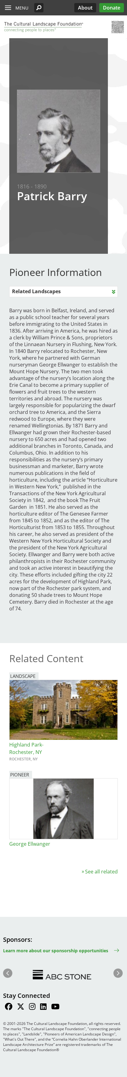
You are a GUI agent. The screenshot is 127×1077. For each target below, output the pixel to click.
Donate (111, 7)
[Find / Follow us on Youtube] (55, 1007)
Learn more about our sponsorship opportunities (55, 951)
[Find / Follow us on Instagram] (32, 1007)
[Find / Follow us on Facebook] (8, 1007)
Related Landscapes (36, 291)
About (85, 7)
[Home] (43, 27)
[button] (38, 7)
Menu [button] (21, 8)
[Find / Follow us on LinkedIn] (43, 1007)
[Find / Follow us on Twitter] (20, 1007)
